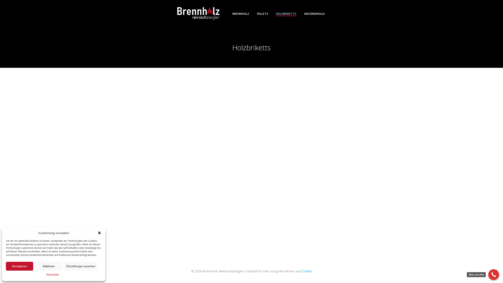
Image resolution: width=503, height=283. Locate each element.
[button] (99, 233)
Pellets (262, 14)
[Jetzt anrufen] (493, 274)
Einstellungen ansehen (80, 266)
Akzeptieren (19, 266)
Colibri (307, 271)
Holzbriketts (286, 14)
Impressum (52, 274)
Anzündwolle (314, 14)
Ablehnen (49, 266)
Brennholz (240, 14)
